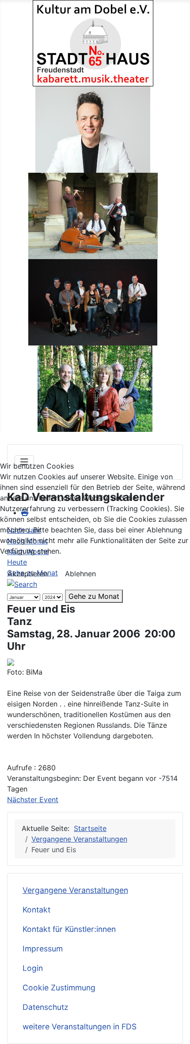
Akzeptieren (28, 573)
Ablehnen (80, 573)
